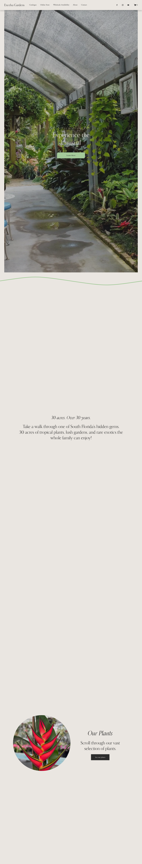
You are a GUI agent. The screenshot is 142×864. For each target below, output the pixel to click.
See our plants (100, 757)
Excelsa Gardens (14, 5)
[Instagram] (123, 5)
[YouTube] (128, 5)
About (75, 5)
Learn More (71, 155)
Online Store (45, 5)
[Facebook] (117, 5)
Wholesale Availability (61, 5)
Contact (84, 5)
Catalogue (33, 5)
